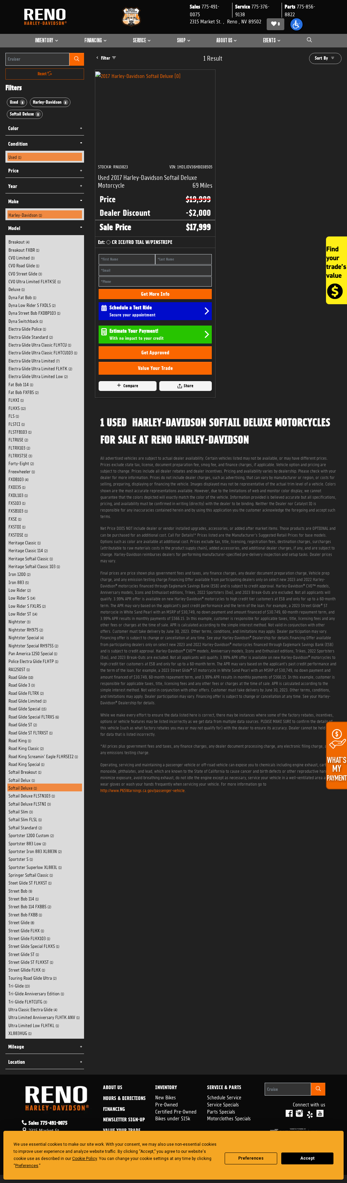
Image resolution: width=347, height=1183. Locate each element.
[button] (296, 24)
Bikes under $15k (172, 1118)
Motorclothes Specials (229, 1118)
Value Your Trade (155, 368)
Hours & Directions (124, 1099)
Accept (307, 1158)
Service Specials (223, 1104)
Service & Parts (224, 1088)
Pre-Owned (166, 1104)
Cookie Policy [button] (84, 1158)
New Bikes (165, 1097)
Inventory (166, 1088)
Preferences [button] (26, 1165)
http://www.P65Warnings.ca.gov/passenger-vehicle (142, 790)
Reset (42, 74)
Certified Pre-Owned (176, 1111)
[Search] (76, 59)
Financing (114, 1109)
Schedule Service (224, 1097)
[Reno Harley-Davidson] (47, 16)
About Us (112, 1088)
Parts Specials (221, 1111)
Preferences (251, 1158)
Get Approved (155, 352)
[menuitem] (44, 157)
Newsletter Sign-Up (124, 1120)
